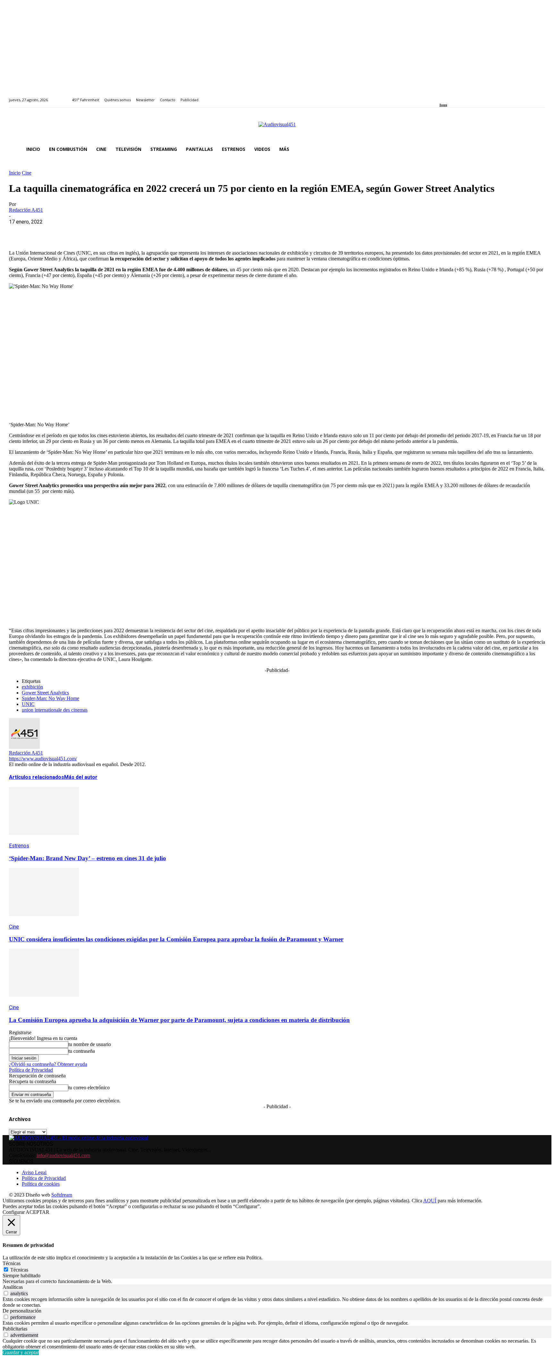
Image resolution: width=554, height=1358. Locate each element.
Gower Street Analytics (45, 692)
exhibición (32, 687)
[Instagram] (448, 96)
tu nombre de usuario (89, 1044)
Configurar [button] (14, 1212)
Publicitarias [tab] (15, 1328)
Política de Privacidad (31, 1070)
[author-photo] (24, 747)
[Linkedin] (456, 96)
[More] (158, 231)
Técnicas (19, 1269)
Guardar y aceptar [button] (21, 1352)
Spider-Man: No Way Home (50, 698)
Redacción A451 (26, 210)
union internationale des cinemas (55, 710)
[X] (42, 231)
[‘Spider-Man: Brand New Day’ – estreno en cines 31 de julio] (44, 839)
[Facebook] (441, 96)
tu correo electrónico (89, 1087)
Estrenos (19, 846)
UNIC (28, 704)
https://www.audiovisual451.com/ (43, 758)
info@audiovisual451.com (63, 1155)
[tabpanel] (277, 1281)
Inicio (15, 173)
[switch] (6, 1293)
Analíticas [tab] (13, 1287)
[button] (537, 149)
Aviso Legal (34, 1172)
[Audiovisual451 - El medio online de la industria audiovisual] (277, 128)
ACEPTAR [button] (37, 1212)
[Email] (111, 231)
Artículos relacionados (36, 777)
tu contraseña (81, 1051)
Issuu (443, 105)
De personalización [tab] (22, 1310)
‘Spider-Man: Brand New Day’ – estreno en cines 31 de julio (87, 858)
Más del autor (80, 777)
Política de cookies (41, 1184)
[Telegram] (134, 231)
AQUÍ (429, 1200)
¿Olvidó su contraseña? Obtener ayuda (48, 1064)
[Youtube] (470, 96)
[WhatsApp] (65, 231)
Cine (26, 173)
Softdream (61, 1195)
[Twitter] (463, 96)
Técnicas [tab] (12, 1263)
